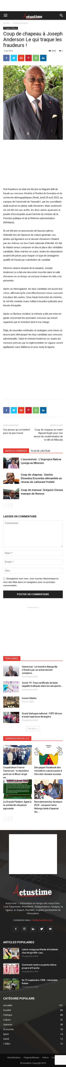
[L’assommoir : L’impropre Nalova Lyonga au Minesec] (11, 463)
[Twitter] (41, 929)
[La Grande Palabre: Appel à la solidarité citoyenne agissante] (17, 789)
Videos (45, 1057)
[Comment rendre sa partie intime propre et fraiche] (11, 968)
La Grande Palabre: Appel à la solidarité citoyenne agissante (17, 805)
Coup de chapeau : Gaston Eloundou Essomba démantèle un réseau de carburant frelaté (41, 478)
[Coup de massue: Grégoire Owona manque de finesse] (11, 493)
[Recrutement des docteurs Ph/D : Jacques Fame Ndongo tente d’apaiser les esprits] (48, 789)
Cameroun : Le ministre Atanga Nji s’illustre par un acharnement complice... (39, 669)
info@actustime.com (42, 920)
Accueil (6, 23)
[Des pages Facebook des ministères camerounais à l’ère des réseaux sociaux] (48, 755)
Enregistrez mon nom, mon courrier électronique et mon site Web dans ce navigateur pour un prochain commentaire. (30, 582)
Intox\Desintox (14, 1057)
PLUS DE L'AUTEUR (40, 451)
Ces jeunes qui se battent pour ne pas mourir (16, 431)
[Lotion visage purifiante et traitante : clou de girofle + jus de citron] (11, 953)
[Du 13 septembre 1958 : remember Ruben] (11, 984)
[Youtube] (50, 929)
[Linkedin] (33, 929)
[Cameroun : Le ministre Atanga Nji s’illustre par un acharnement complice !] (11, 670)
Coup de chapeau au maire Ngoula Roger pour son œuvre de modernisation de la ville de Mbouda (48, 434)
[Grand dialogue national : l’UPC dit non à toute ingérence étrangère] (11, 717)
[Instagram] (24, 929)
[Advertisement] (33, 6)
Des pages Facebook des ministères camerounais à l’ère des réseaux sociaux (48, 770)
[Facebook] (15, 929)
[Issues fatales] (11, 702)
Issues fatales (29, 698)
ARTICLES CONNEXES (16, 451)
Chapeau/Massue (20, 23)
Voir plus (32, 728)
